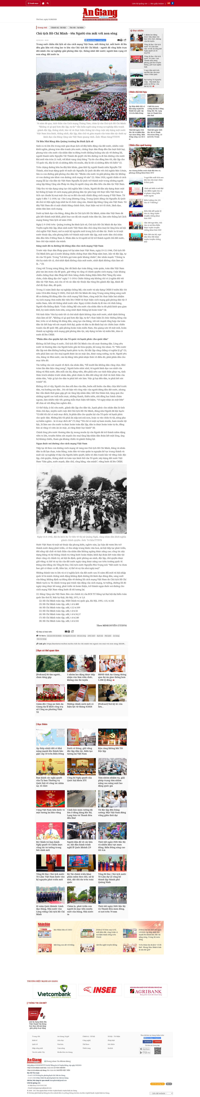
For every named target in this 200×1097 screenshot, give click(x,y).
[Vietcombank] (54, 991)
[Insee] (100, 990)
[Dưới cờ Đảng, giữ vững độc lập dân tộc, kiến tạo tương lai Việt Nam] (81, 737)
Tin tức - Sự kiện (77, 27)
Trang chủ (42, 27)
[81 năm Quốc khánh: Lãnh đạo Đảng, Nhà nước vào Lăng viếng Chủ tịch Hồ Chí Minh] (50, 895)
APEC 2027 (91, 636)
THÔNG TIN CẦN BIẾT (37, 1003)
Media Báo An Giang (65, 1052)
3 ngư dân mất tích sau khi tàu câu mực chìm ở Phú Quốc (154, 179)
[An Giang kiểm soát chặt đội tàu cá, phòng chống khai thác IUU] (146, 158)
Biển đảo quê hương (140, 145)
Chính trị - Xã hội (58, 27)
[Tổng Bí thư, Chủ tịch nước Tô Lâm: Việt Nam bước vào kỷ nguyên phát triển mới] (50, 863)
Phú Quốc (108, 636)
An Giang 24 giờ (63, 1036)
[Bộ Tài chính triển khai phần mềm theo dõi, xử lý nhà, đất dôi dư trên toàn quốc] (81, 863)
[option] (54, 991)
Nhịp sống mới (37, 1048)
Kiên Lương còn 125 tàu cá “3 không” (152, 201)
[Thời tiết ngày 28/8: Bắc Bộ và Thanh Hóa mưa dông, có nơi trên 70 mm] (112, 895)
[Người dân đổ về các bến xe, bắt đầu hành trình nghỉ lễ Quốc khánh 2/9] (81, 831)
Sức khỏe (111, 1044)
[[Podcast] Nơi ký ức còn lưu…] (112, 693)
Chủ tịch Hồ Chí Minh (54, 636)
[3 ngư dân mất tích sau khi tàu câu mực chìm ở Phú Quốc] (136, 73)
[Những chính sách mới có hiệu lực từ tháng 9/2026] (81, 693)
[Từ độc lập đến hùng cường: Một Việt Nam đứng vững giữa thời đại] (112, 799)
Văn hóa (60, 1044)
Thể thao (86, 1044)
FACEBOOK (147, 1042)
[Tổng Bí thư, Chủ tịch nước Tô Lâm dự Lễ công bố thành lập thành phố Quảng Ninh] (112, 863)
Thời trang (87, 1048)
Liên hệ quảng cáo (139, 3)
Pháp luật (111, 1040)
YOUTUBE (157, 1042)
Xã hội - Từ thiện (114, 1036)
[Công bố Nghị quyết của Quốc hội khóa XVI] (81, 767)
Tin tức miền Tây (38, 1052)
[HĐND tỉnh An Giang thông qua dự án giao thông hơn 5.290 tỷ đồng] (112, 664)
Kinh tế (34, 1040)
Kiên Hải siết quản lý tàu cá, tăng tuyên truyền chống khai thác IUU (152, 214)
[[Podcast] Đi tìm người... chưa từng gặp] (50, 664)
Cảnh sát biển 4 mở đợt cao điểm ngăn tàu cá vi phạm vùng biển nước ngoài (153, 192)
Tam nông (61, 1048)
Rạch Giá (100, 636)
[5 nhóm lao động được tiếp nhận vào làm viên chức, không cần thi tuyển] (81, 664)
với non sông (81, 636)
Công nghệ (87, 1040)
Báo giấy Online (157, 3)
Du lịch (110, 1048)
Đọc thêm (42, 724)
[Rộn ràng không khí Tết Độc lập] (112, 737)
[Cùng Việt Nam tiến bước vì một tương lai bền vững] (50, 799)
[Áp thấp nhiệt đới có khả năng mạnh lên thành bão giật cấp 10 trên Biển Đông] (50, 737)
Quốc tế (35, 1044)
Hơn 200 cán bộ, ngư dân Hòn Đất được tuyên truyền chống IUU (152, 238)
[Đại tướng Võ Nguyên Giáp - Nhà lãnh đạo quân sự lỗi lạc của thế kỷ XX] (136, 83)
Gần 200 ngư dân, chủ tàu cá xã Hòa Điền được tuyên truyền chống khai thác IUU (153, 226)
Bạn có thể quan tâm (48, 650)
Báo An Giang (41, 639)
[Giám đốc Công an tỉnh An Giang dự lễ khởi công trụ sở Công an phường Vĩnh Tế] (50, 693)
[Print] (121, 40)
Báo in (169, 1084)
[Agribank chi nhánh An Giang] (145, 990)
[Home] (43, 3)
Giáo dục (60, 1040)
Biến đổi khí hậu (138, 92)
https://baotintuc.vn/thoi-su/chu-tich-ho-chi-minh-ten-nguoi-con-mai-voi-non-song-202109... (81, 643)
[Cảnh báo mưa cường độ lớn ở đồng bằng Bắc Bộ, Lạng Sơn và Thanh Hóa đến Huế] (81, 799)
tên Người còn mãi (69, 636)
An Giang (116, 636)
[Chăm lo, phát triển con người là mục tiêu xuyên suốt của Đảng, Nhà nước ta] (81, 895)
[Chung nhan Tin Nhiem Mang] (56, 1061)
